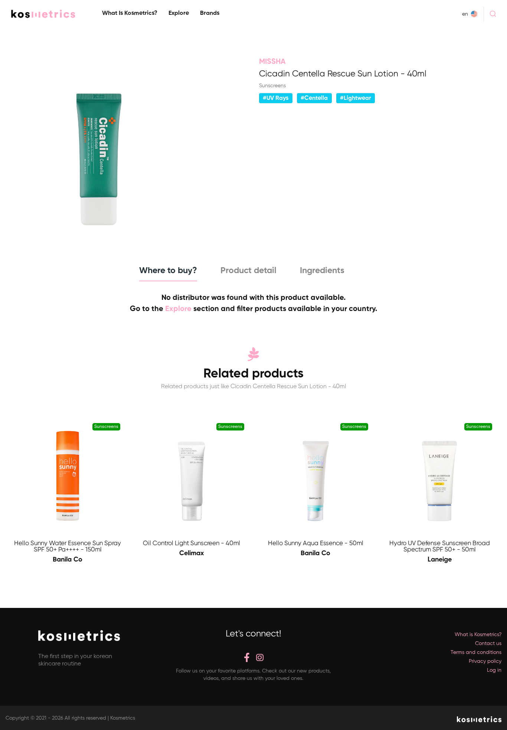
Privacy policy (485, 661)
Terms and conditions (476, 652)
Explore (179, 13)
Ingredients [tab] (322, 270)
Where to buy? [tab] (168, 270)
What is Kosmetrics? (129, 13)
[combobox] (492, 14)
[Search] (492, 14)
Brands (209, 13)
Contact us (488, 643)
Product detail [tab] (248, 270)
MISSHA (272, 62)
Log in (494, 670)
